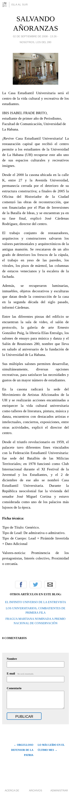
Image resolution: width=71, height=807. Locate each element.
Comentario (14, 688)
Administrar (59, 790)
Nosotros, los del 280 (35, 42)
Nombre (12, 658)
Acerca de (12, 790)
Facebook (21, 584)
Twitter (35, 584)
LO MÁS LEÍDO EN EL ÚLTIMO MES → (51, 747)
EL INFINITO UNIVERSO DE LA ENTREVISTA (35, 602)
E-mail (20, 673)
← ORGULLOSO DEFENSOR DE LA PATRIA (22, 750)
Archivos (35, 790)
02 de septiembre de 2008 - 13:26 (35, 36)
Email (50, 584)
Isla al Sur (19, 4)
